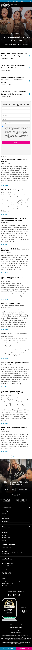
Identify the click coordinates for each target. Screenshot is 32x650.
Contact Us (4, 540)
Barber (3, 516)
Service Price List (6, 547)
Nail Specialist (5, 518)
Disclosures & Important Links (16, 625)
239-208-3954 (20, 552)
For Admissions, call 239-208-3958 (16, 44)
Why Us (4, 535)
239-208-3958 (8, 565)
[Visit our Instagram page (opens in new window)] (9, 594)
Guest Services (9, 489)
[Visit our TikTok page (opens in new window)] (19, 594)
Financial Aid (5, 532)
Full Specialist (5, 521)
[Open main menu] (29, 4)
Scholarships (5, 530)
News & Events (6, 537)
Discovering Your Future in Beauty (15, 1)
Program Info (22, 489)
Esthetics (4, 513)
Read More (4, 185)
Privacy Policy (16, 630)
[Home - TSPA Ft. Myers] (6, 5)
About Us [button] (6, 527)
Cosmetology (5, 511)
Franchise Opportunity (16, 632)
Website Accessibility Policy (16, 627)
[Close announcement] (30, 1)
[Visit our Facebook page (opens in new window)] (14, 594)
